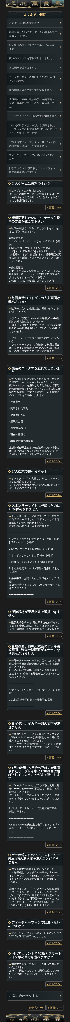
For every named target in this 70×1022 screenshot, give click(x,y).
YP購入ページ (37, 1007)
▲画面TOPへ (54, 207)
